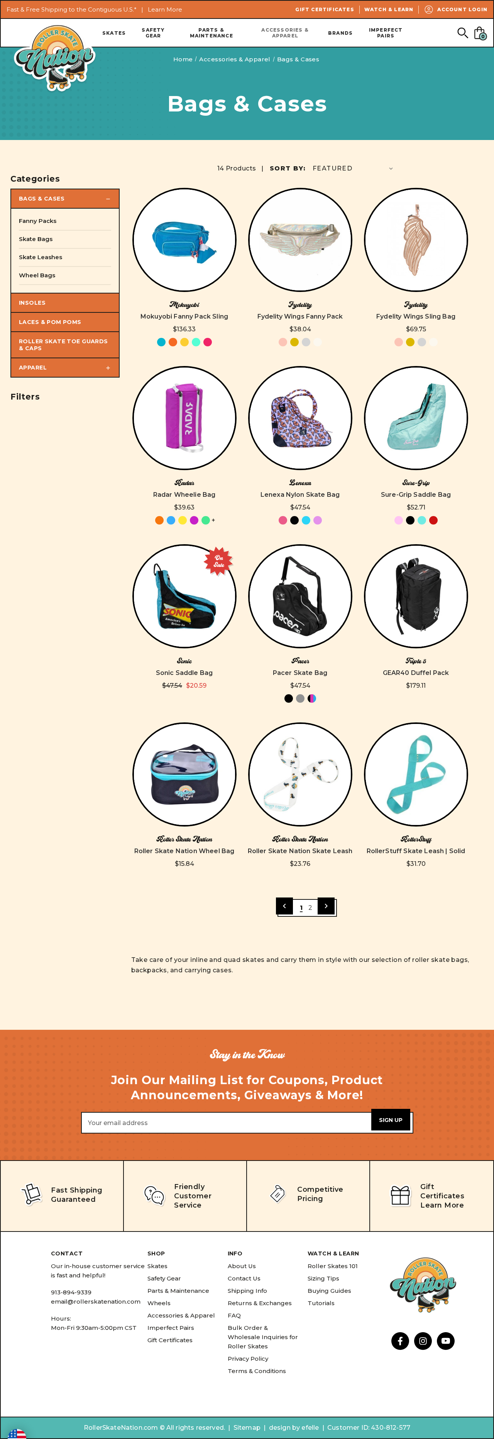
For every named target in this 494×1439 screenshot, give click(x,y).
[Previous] (284, 905)
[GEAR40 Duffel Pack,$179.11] (416, 596)
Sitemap (247, 1427)
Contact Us (244, 1278)
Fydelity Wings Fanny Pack (300, 316)
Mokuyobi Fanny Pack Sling (184, 316)
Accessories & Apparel (285, 33)
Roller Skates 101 (333, 1266)
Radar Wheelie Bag (184, 494)
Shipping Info (247, 1290)
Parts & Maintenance (211, 33)
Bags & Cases (41, 198)
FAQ (234, 1315)
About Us (242, 1266)
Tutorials (321, 1303)
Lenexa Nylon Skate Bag (300, 494)
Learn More (165, 9)
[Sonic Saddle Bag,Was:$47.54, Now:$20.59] (184, 596)
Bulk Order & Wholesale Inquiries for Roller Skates (263, 1337)
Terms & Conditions (257, 1371)
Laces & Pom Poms (50, 322)
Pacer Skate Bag (300, 672)
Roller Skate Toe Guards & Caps (63, 345)
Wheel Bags (37, 275)
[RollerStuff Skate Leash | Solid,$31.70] (416, 774)
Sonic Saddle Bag (184, 672)
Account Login (462, 9)
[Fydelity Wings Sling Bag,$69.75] (416, 239)
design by (284, 1427)
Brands (340, 33)
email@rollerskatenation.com (95, 1301)
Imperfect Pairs (386, 33)
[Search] (462, 32)
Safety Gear (153, 33)
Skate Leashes (40, 257)
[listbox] (354, 168)
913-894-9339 (71, 1292)
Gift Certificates (324, 9)
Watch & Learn (389, 9)
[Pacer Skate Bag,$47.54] (300, 596)
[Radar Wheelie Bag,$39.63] (184, 418)
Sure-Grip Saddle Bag (416, 494)
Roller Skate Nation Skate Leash (300, 851)
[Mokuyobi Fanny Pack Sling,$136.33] (184, 239)
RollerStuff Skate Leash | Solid (416, 851)
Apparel (33, 367)
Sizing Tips (323, 1278)
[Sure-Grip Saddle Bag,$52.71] (416, 418)
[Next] (326, 905)
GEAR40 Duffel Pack (416, 672)
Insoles (32, 302)
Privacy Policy (248, 1358)
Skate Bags (35, 239)
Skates (114, 33)
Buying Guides (329, 1290)
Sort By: (288, 168)
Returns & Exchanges (260, 1303)
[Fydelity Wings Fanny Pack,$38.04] (300, 239)
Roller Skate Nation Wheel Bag (184, 851)
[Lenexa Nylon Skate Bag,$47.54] (300, 418)
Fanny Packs (37, 220)
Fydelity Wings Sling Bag (415, 316)
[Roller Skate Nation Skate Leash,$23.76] (300, 774)
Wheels (159, 1303)
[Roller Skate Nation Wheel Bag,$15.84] (184, 774)
